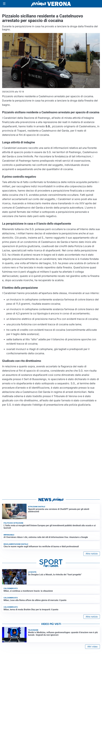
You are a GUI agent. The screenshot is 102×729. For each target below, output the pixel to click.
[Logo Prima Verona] (51, 3)
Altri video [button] (92, 646)
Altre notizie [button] (92, 553)
